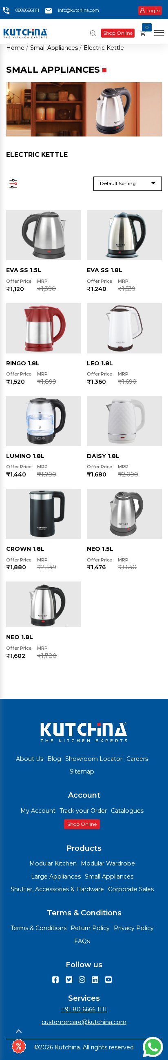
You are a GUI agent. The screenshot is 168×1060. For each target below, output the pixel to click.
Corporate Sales (131, 889)
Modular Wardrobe (108, 863)
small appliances (54, 47)
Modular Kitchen (53, 863)
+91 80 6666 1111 (84, 1009)
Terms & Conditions (38, 928)
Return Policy (90, 928)
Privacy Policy (134, 928)
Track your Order (83, 810)
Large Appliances (56, 876)
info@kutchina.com (78, 10)
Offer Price (18, 281)
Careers (137, 759)
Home (15, 47)
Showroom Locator (93, 759)
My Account (37, 810)
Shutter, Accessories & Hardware (57, 889)
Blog (54, 759)
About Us (29, 759)
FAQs (82, 941)
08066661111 (27, 10)
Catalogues (127, 810)
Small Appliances (109, 876)
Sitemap (82, 771)
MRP (42, 281)
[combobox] (127, 184)
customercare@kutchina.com (84, 1022)
